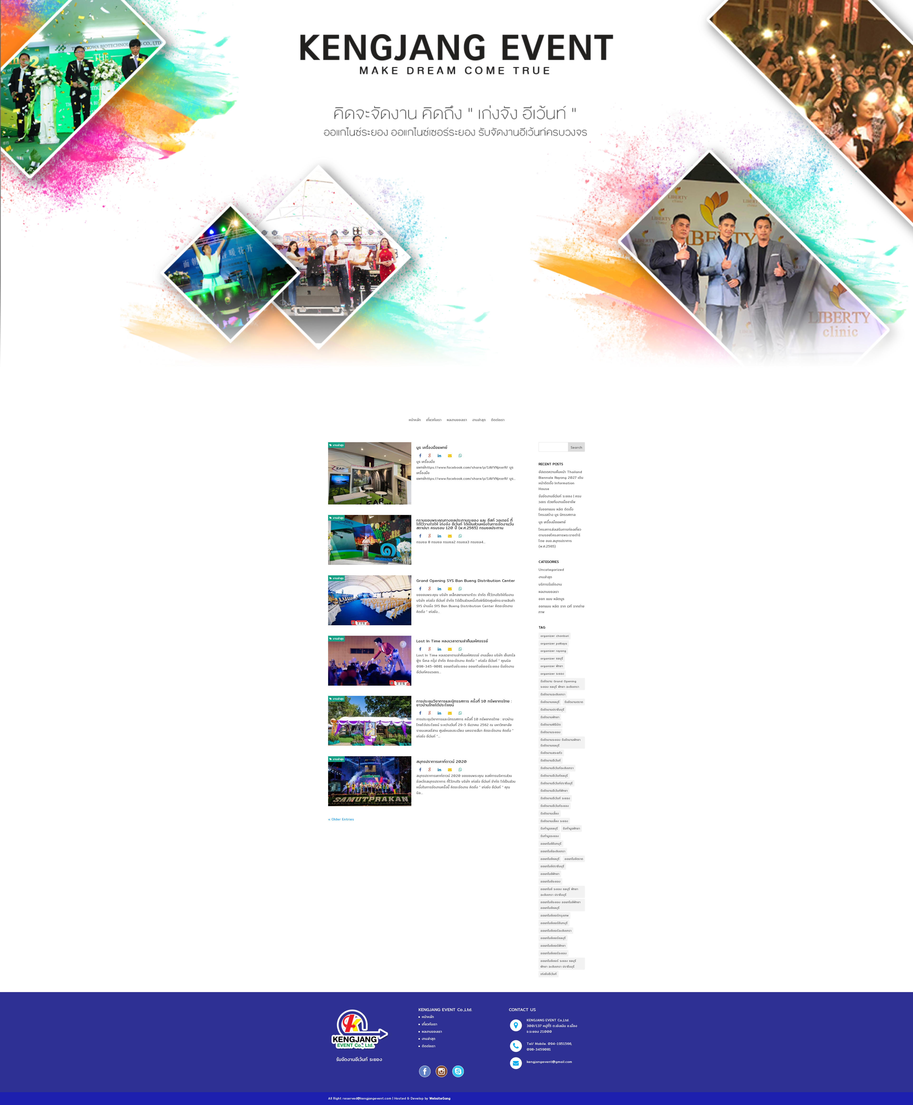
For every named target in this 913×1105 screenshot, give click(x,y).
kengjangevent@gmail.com (549, 1061)
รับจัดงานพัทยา (549, 717)
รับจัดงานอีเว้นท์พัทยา (554, 790)
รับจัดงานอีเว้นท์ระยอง (554, 806)
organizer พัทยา (551, 666)
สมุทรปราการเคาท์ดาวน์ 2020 (441, 762)
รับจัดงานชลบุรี (549, 702)
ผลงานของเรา (457, 420)
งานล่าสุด (479, 420)
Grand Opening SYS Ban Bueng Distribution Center (465, 581)
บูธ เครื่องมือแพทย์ (431, 448)
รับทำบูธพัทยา (571, 828)
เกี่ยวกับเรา (434, 420)
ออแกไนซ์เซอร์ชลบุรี (553, 938)
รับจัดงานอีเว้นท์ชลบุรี (554, 775)
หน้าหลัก (415, 420)
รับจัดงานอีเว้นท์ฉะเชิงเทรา (556, 768)
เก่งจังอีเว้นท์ (548, 974)
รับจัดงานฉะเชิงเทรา (552, 694)
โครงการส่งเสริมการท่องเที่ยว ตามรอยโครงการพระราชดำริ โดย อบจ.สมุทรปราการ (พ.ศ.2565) (560, 538)
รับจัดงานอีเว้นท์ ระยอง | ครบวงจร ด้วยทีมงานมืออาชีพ (560, 499)
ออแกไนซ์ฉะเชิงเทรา (552, 851)
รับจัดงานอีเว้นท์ (550, 760)
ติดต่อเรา (498, 420)
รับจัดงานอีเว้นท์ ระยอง (555, 798)
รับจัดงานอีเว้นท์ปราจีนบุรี (556, 783)
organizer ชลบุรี (551, 658)
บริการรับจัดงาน (550, 584)
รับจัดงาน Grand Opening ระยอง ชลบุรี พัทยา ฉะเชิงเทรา (559, 684)
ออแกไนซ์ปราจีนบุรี (552, 866)
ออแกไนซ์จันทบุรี (550, 843)
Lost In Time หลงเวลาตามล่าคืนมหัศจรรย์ (452, 641)
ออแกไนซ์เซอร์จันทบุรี (554, 923)
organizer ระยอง (552, 673)
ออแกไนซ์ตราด (573, 859)
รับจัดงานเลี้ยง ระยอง (554, 821)
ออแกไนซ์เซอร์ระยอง (553, 953)
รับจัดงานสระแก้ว (551, 753)
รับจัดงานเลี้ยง (549, 813)
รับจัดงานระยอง (550, 732)
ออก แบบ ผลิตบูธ (551, 598)
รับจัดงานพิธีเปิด (550, 724)
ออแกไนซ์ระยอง (550, 881)
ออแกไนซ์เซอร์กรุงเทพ (554, 915)
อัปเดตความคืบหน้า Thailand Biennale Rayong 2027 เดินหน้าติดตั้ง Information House (561, 480)
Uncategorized (551, 569)
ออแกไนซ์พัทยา (549, 874)
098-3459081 (539, 1049)
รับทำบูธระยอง (549, 836)
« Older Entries (341, 819)
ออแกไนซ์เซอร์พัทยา (552, 945)
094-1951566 (559, 1043)
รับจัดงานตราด (573, 702)
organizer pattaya (553, 643)
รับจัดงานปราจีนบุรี (552, 709)
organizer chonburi (554, 636)
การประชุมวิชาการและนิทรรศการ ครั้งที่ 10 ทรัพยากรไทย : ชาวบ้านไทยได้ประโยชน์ (464, 703)
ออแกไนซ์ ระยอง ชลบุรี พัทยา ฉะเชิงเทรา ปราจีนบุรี (559, 892)
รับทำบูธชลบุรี (549, 828)
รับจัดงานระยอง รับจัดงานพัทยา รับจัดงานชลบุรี (560, 742)
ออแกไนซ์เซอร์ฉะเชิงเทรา (555, 930)
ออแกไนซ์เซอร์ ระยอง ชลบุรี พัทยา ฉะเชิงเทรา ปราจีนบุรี (558, 964)
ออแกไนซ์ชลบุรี (549, 859)
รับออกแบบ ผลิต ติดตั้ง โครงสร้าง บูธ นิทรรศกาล (557, 512)
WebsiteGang (439, 1098)
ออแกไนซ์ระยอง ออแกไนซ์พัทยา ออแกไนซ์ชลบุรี (560, 905)
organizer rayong (553, 651)
